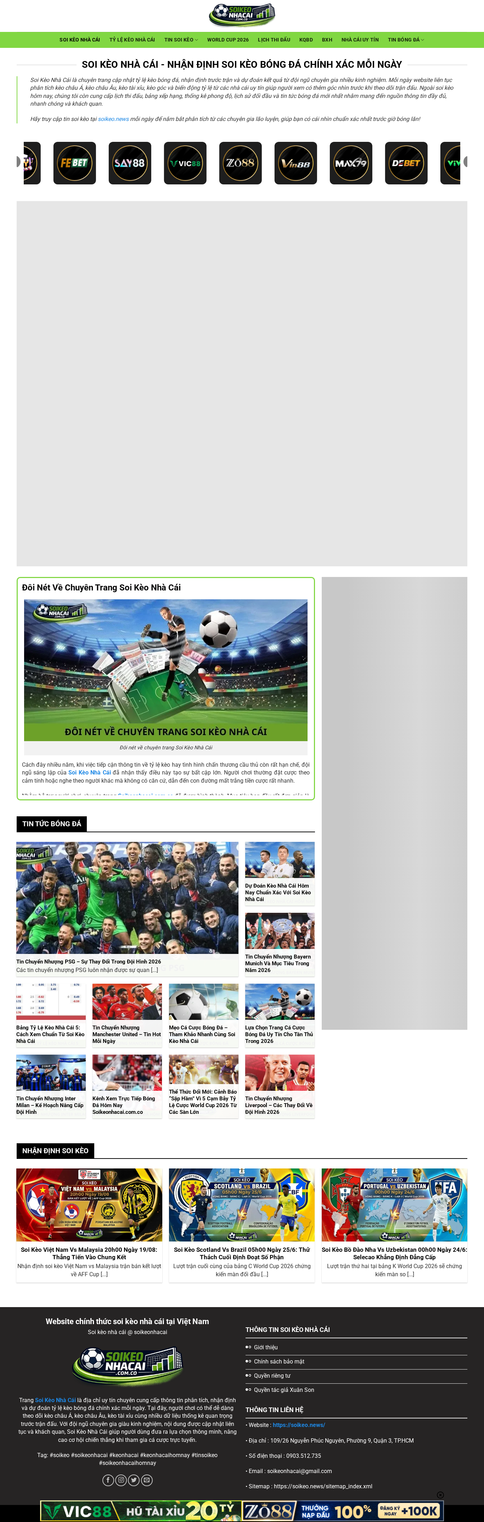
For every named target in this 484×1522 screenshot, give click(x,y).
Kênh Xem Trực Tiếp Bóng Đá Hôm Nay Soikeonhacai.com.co (123, 1105)
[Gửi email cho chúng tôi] (147, 1480)
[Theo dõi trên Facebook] (108, 1480)
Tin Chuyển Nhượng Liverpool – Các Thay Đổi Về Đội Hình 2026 (279, 1105)
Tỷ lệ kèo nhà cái (132, 40)
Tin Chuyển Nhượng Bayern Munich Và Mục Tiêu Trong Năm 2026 (278, 963)
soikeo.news (113, 119)
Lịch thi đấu (274, 40)
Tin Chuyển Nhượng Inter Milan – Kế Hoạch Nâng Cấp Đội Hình (49, 1105)
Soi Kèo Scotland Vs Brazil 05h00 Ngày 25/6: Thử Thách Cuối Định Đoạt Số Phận (242, 1253)
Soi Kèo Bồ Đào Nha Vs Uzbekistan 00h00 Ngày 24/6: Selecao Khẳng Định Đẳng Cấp (394, 1253)
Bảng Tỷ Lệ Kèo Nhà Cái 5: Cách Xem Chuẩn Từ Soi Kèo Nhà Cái (50, 1034)
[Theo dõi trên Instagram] (121, 1480)
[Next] (467, 1228)
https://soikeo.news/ (299, 1425)
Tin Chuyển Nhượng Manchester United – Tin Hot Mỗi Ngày (126, 1034)
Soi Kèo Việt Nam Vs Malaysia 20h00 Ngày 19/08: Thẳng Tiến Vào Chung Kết (89, 1253)
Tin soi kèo (178, 40)
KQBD (306, 40)
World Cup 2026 (228, 40)
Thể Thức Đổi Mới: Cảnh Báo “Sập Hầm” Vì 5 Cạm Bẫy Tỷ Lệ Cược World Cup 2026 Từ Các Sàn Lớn (203, 1102)
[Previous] (17, 1228)
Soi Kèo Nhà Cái (80, 40)
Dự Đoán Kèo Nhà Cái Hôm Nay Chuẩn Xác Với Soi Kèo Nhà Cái (278, 892)
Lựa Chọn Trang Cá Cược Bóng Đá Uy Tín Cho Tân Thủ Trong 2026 (279, 1034)
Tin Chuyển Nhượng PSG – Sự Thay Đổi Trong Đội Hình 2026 (88, 962)
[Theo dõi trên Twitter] (134, 1480)
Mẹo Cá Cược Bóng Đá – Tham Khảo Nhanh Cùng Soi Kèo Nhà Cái (202, 1034)
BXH (327, 40)
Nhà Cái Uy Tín (360, 40)
